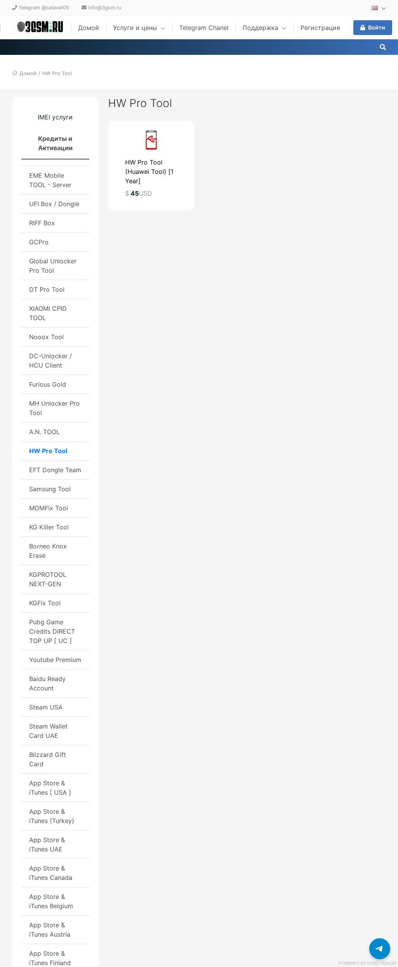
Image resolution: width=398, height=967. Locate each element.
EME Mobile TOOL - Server (50, 180)
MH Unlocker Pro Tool (54, 408)
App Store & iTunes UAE (47, 844)
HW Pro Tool (57, 73)
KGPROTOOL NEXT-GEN (47, 579)
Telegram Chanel (204, 28)
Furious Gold (47, 384)
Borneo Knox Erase (48, 550)
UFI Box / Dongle (54, 204)
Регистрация (320, 28)
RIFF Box (42, 223)
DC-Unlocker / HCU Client (50, 360)
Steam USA (46, 707)
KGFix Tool (45, 603)
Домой (88, 28)
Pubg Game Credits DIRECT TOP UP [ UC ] (52, 631)
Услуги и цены (136, 28)
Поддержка (261, 28)
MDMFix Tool (48, 508)
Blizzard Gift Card (47, 759)
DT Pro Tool (47, 289)
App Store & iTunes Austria (49, 929)
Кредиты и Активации (55, 143)
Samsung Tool (50, 489)
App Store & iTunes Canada (50, 872)
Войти (376, 27)
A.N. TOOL (44, 432)
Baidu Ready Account (47, 683)
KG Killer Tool (49, 527)
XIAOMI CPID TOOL (48, 313)
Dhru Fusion (381, 963)
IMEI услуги (55, 117)
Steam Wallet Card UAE (48, 730)
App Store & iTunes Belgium (51, 901)
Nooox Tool (46, 337)
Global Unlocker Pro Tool (53, 265)
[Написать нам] (379, 948)
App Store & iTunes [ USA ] (50, 787)
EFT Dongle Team (55, 470)
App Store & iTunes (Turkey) (51, 816)
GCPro (39, 242)
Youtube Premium (55, 660)
